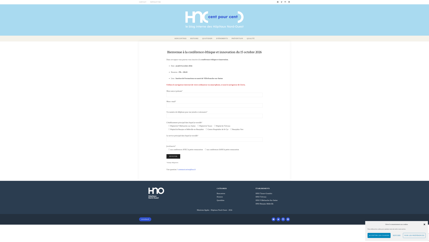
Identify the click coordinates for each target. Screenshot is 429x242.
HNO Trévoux (261, 197)
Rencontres (180, 38)
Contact (142, 2)
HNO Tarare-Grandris (264, 193)
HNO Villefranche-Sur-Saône (267, 200)
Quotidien (207, 38)
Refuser (397, 235)
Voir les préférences (414, 235)
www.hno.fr (145, 219)
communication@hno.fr (187, 169)
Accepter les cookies (379, 235)
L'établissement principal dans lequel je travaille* (184, 122)
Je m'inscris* (171, 146)
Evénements (222, 38)
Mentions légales (203, 210)
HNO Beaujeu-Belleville (264, 204)
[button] (424, 224)
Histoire (194, 38)
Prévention (237, 38)
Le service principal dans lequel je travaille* (182, 135)
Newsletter (155, 2)
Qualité (250, 38)
